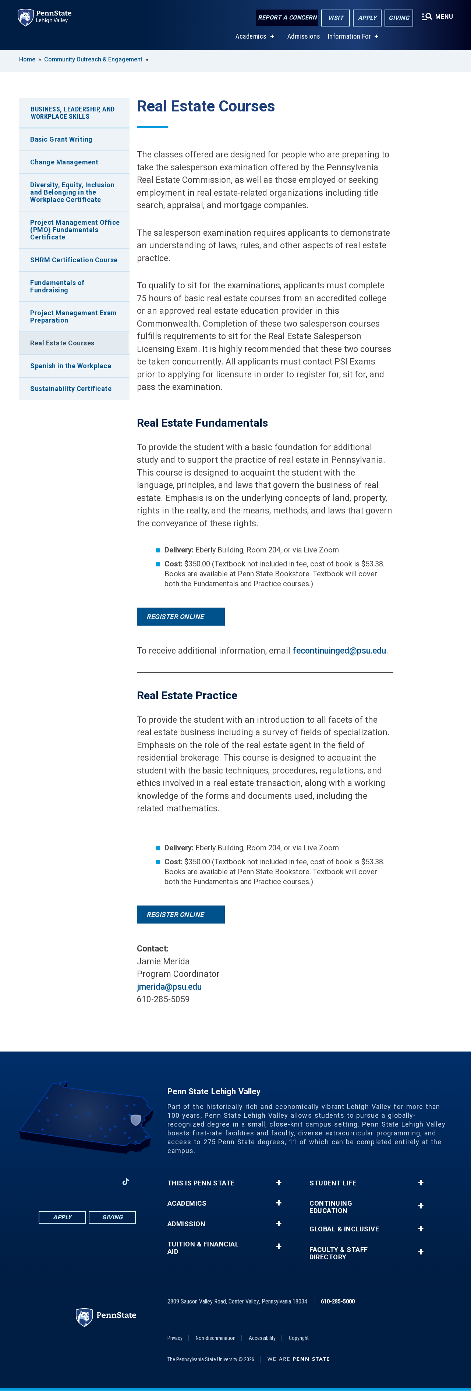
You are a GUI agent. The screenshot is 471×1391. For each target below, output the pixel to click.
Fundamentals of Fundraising (57, 286)
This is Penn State (201, 1183)
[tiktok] (125, 1182)
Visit (336, 17)
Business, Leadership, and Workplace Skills (73, 112)
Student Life (332, 1183)
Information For (349, 36)
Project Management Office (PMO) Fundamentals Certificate (75, 229)
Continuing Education (330, 1207)
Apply (367, 17)
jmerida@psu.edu (169, 987)
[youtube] (106, 1181)
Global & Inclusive (344, 1229)
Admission (186, 1224)
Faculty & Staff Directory (338, 1253)
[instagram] (68, 1181)
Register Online (175, 616)
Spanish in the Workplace (70, 366)
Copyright (299, 1338)
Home (27, 59)
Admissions (304, 36)
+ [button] (278, 1183)
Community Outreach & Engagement (93, 59)
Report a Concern (287, 17)
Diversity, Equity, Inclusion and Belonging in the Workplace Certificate (72, 192)
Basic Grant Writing (61, 139)
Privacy (175, 1338)
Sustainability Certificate (70, 388)
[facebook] (49, 1181)
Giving (399, 17)
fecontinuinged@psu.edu (339, 651)
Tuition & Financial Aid (203, 1248)
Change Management (64, 162)
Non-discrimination (216, 1338)
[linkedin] (87, 1181)
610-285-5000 (338, 1301)
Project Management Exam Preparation (73, 316)
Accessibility (262, 1338)
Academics (251, 36)
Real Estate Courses (62, 343)
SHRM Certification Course (74, 260)
